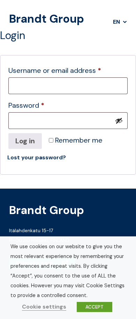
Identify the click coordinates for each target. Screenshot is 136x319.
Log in (25, 140)
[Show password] (119, 120)
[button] (120, 22)
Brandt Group (46, 19)
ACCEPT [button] (94, 307)
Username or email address (68, 70)
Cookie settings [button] (44, 306)
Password (40, 105)
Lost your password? (36, 157)
